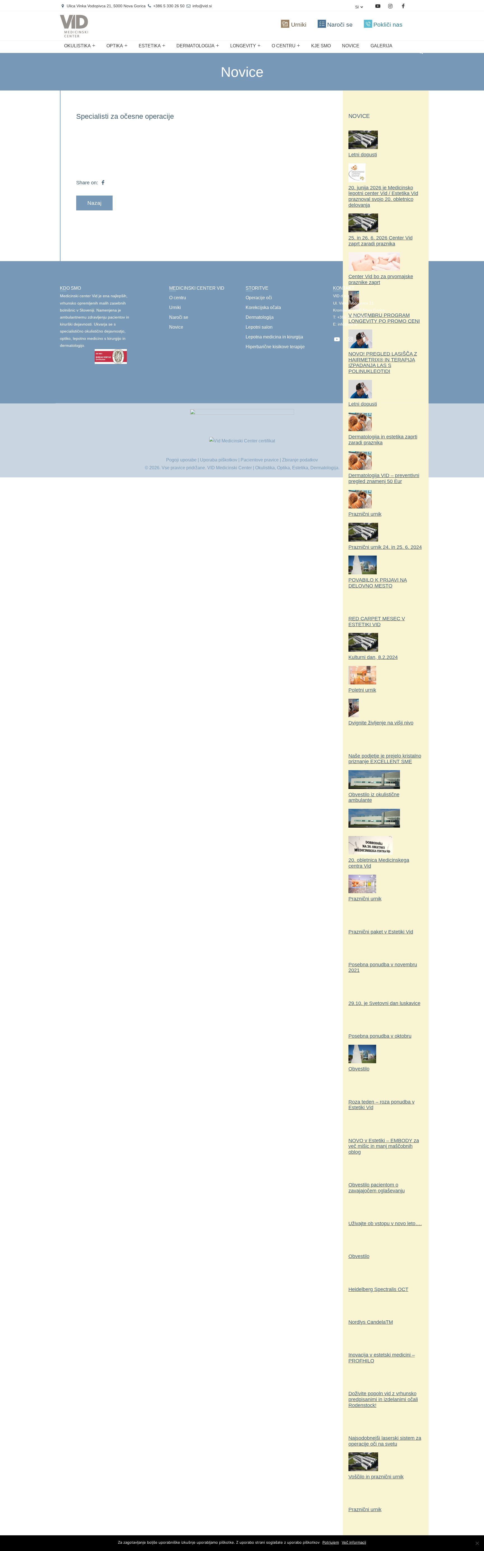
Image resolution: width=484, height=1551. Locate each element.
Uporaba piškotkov (218, 460)
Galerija (381, 45)
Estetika (150, 45)
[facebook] (364, 339)
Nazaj (94, 203)
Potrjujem (330, 1542)
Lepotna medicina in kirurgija (274, 337)
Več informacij (354, 1542)
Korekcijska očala (263, 307)
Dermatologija (195, 45)
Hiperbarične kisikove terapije (275, 346)
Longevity (243, 45)
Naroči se (178, 317)
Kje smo (321, 45)
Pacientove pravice (260, 460)
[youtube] (377, 6)
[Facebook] (402, 6)
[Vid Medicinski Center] (74, 35)
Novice (350, 45)
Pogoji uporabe (181, 460)
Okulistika (77, 45)
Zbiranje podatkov (300, 460)
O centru (283, 45)
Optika (114, 45)
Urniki (175, 307)
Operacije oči (259, 297)
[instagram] (390, 6)
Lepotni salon (259, 327)
